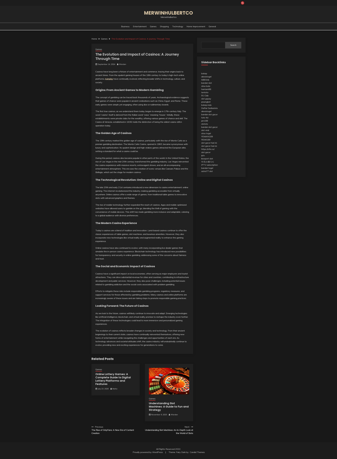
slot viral (205, 130)
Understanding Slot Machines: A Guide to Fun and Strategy (169, 406)
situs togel (206, 133)
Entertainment (140, 26)
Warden (122, 64)
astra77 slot (207, 171)
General (212, 26)
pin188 (204, 120)
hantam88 (206, 89)
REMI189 (205, 139)
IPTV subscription (209, 165)
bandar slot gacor (209, 114)
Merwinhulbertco (168, 12)
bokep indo (206, 105)
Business (125, 26)
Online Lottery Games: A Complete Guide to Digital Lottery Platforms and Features (113, 379)
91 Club (205, 95)
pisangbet (206, 101)
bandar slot (206, 83)
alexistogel (206, 76)
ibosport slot (207, 158)
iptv (203, 155)
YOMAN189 (207, 136)
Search (233, 45)
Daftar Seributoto (209, 108)
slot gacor (205, 152)
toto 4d (204, 117)
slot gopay (206, 98)
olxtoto (204, 124)
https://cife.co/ (208, 149)
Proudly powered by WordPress (148, 452)
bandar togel (207, 168)
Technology (177, 26)
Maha (114, 389)
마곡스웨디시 (207, 161)
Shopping (164, 26)
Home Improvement (196, 26)
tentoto (204, 92)
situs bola (205, 86)
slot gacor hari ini (209, 142)
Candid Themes (197, 452)
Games (153, 26)
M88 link (205, 79)
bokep (204, 73)
